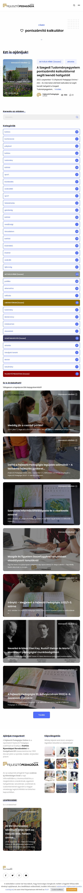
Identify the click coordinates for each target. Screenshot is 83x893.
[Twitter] (12, 875)
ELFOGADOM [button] (72, 890)
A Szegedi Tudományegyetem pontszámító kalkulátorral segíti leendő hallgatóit (58, 71)
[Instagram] (19, 875)
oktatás (70, 61)
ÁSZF (47, 889)
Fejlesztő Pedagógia (51, 94)
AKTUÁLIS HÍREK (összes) (50, 61)
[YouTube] (26, 875)
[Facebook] (5, 875)
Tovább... (58, 89)
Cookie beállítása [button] (57, 890)
